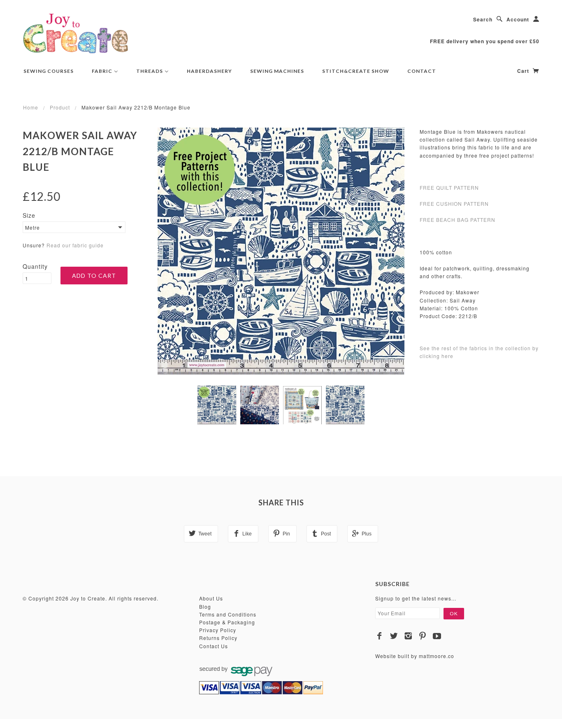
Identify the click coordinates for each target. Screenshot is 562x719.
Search (482, 19)
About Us (211, 598)
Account (517, 19)
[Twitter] (394, 636)
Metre (32, 227)
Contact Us (213, 645)
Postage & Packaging (227, 622)
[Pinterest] (422, 636)
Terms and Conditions (227, 614)
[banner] (76, 33)
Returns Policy (218, 637)
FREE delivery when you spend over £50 (484, 41)
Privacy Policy (217, 629)
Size (29, 215)
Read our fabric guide (75, 245)
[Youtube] (437, 636)
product (60, 107)
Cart (524, 70)
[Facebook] (379, 636)
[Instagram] (408, 636)
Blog (205, 606)
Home (30, 107)
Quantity (35, 266)
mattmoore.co (436, 655)
